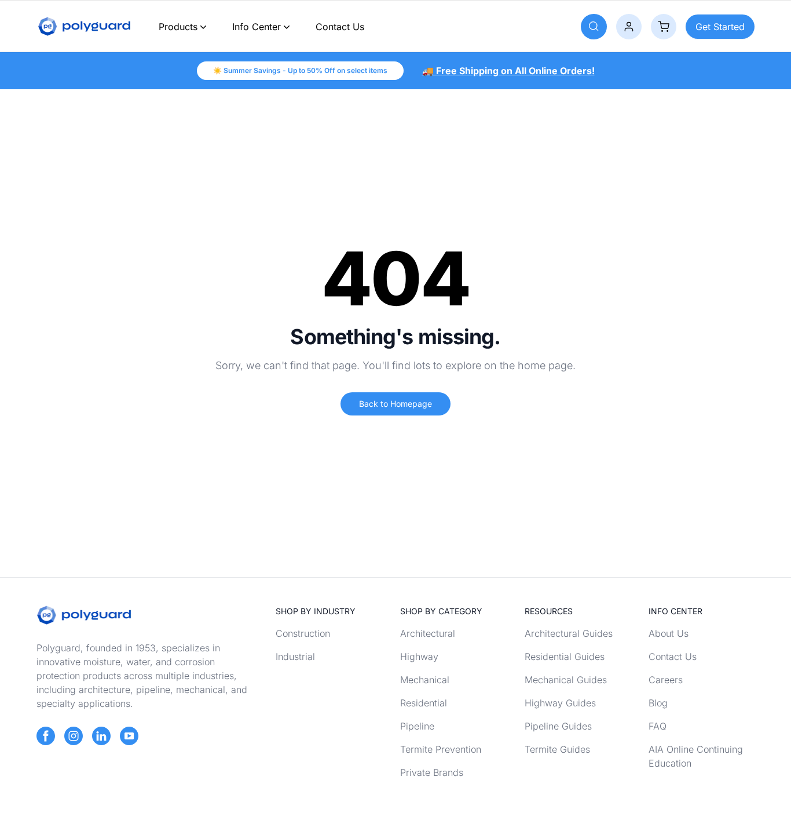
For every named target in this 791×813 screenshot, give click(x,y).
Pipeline (417, 726)
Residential (423, 703)
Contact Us (340, 26)
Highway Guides (560, 703)
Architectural (427, 633)
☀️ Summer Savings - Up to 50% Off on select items (300, 70)
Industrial (295, 656)
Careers (666, 680)
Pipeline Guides (558, 726)
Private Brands (431, 772)
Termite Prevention (440, 749)
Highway (419, 656)
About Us (669, 633)
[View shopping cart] (663, 26)
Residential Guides (565, 656)
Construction (303, 633)
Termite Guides (557, 749)
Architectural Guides (569, 633)
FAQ (658, 726)
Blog (658, 703)
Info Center (256, 26)
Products (178, 26)
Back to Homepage (395, 404)
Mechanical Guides (566, 680)
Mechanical (424, 680)
